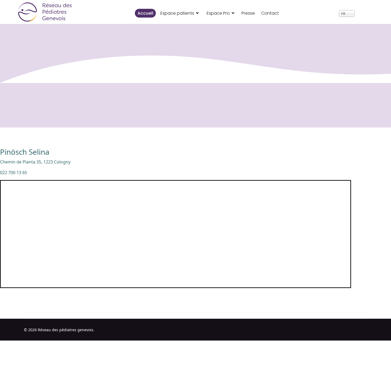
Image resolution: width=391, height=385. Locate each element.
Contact (270, 13)
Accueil (145, 13)
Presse (248, 13)
